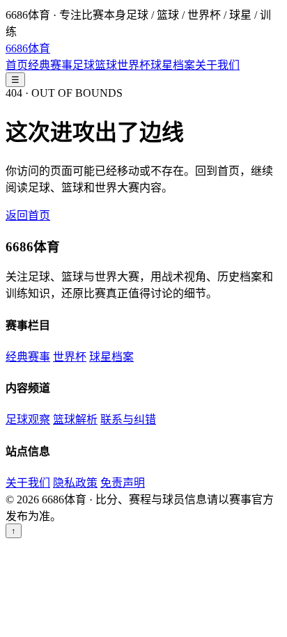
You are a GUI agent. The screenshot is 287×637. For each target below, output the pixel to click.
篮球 (106, 65)
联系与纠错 (128, 419)
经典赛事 (50, 65)
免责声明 (122, 483)
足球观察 (28, 419)
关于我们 (217, 65)
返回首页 (28, 215)
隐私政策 (75, 483)
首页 (17, 65)
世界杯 (133, 65)
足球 (83, 65)
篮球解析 (75, 419)
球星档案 (172, 65)
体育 (28, 48)
